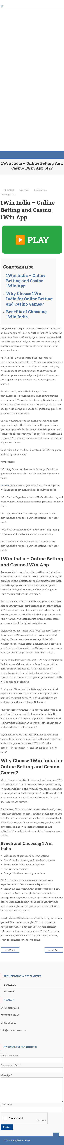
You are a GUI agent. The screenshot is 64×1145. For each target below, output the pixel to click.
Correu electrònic (11, 1065)
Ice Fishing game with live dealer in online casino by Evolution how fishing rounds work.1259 (12, 950)
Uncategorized (8, 194)
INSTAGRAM (10, 985)
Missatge (6, 1075)
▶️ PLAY (32, 239)
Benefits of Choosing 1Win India (26, 314)
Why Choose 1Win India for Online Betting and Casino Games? (29, 299)
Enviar (6, 1127)
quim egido (24, 189)
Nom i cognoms (10, 1055)
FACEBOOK (9, 991)
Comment (6, 1104)
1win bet (5, 485)
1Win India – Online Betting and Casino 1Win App (26, 281)
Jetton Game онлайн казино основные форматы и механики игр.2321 (55, 950)
